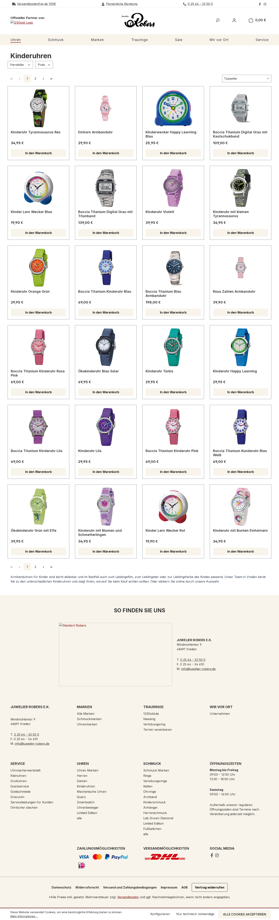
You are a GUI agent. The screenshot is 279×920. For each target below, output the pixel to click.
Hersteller (17, 65)
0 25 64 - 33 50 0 (200, 4)
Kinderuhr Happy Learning (235, 371)
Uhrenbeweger (88, 807)
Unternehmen (220, 714)
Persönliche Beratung (121, 4)
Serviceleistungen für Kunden (31, 802)
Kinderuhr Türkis (159, 371)
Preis (42, 65)
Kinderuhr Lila (90, 451)
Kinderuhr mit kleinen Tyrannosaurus (231, 214)
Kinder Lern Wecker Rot (165, 530)
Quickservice (19, 786)
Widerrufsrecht (87, 887)
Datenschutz (61, 887)
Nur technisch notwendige (195, 914)
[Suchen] (217, 20)
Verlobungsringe (155, 781)
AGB (184, 887)
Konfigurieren (160, 914)
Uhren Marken (87, 770)
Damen (82, 781)
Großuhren (18, 781)
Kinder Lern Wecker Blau (31, 212)
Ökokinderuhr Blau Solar (98, 371)
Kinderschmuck (154, 802)
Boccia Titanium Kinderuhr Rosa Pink (38, 373)
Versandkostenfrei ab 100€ (36, 4)
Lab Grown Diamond (158, 818)
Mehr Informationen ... (24, 916)
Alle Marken (86, 714)
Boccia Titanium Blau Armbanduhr (163, 293)
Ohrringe (149, 791)
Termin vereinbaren (157, 729)
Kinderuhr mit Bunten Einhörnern (240, 530)
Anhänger (150, 807)
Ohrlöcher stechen (24, 807)
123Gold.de (151, 714)
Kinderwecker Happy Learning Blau (171, 134)
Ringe (147, 776)
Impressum (169, 887)
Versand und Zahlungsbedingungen (130, 887)
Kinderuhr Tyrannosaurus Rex (36, 132)
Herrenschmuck (155, 813)
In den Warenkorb (38, 153)
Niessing (149, 719)
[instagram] (265, 4)
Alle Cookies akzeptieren (244, 914)
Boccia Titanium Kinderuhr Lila (36, 451)
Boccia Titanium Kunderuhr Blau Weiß (240, 453)
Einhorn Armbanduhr (95, 132)
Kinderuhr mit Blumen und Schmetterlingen (100, 532)
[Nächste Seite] (43, 78)
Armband (150, 797)
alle (79, 818)
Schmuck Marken (156, 770)
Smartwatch (85, 802)
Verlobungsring (154, 724)
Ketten (147, 786)
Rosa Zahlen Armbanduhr (234, 291)
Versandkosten (128, 897)
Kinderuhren (86, 786)
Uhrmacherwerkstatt (25, 770)
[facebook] (260, 4)
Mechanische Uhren (91, 791)
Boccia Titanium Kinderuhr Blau (104, 291)
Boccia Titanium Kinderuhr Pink (172, 451)
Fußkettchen (152, 829)
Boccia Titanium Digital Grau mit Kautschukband (240, 134)
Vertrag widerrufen (209, 887)
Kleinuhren (18, 776)
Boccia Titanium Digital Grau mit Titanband (105, 214)
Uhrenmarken (87, 724)
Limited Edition (87, 813)
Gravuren (17, 797)
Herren (82, 776)
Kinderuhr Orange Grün (30, 291)
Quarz (81, 797)
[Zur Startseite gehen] (139, 20)
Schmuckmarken (89, 719)
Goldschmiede (20, 791)
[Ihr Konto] (234, 20)
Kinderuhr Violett (160, 212)
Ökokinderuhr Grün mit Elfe (33, 530)
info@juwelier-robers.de (198, 669)
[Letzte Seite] (51, 78)
